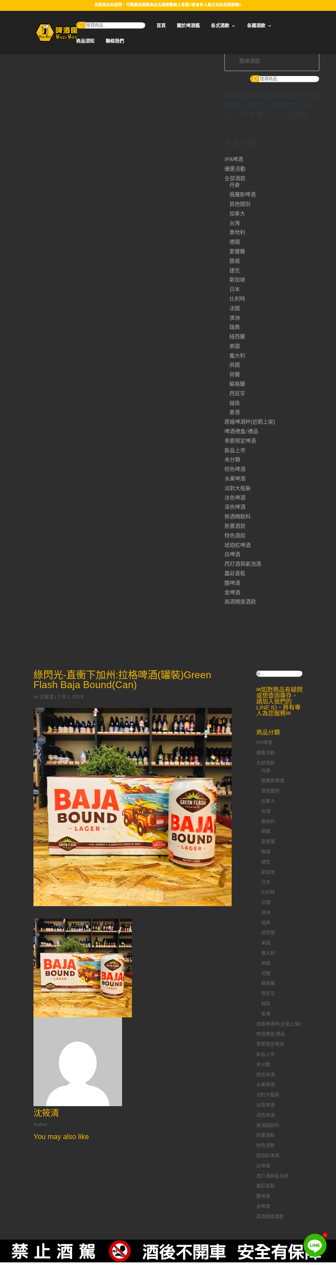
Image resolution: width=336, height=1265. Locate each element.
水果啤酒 (234, 479)
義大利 (237, 356)
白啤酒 (232, 554)
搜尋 (80, 25)
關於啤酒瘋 (188, 25)
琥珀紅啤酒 (237, 545)
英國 (234, 365)
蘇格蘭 (237, 384)
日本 (234, 289)
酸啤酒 (232, 583)
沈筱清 (46, 696)
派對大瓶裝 (237, 488)
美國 (234, 346)
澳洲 (234, 318)
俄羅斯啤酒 (242, 194)
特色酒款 (234, 536)
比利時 (237, 299)
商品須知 (85, 40)
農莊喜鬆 (234, 573)
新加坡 (237, 280)
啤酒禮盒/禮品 (241, 431)
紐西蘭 (237, 337)
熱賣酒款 (234, 526)
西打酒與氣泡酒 (242, 564)
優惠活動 (234, 169)
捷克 (234, 270)
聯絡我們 (115, 40)
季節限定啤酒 (240, 441)
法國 (234, 308)
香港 (234, 412)
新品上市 (234, 450)
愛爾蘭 (237, 251)
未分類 (232, 460)
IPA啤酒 (233, 159)
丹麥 (234, 185)
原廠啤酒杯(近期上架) (249, 422)
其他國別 (239, 204)
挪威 (234, 261)
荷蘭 (234, 374)
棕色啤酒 (234, 469)
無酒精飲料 (237, 516)
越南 (234, 403)
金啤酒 (232, 592)
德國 (234, 242)
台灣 (234, 223)
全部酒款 (234, 178)
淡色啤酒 (234, 498)
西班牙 (237, 393)
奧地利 (237, 232)
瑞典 (234, 327)
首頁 (161, 25)
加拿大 (237, 214)
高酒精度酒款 (240, 602)
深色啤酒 (234, 507)
